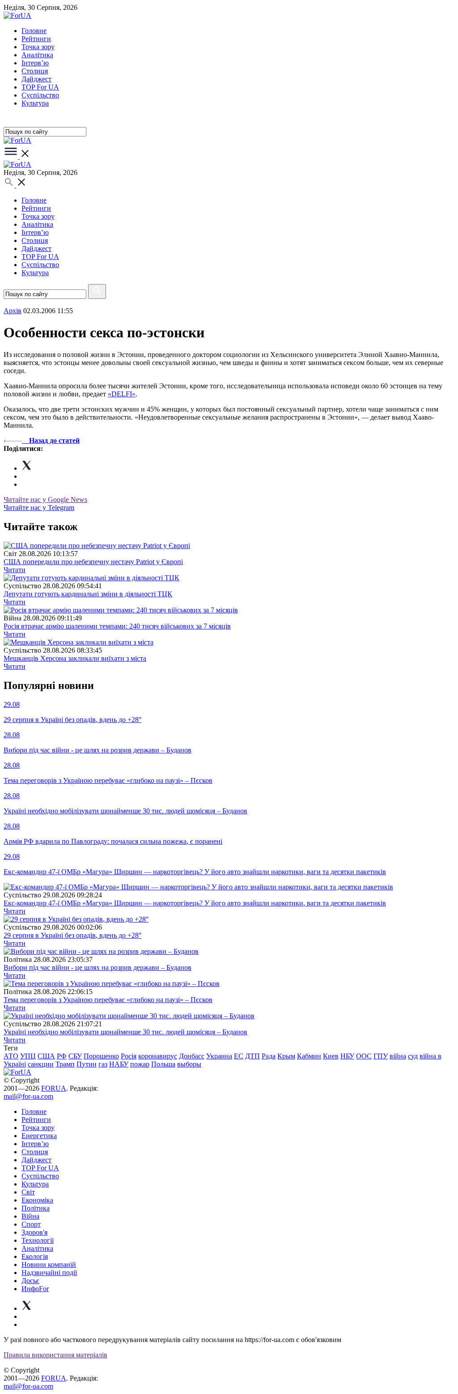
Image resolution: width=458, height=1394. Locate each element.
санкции (41, 1064)
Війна (30, 1216)
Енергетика (39, 1135)
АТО (11, 1056)
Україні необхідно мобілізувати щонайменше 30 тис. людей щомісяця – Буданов (125, 1032)
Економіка (37, 1200)
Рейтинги (36, 38)
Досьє (30, 1280)
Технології (37, 1240)
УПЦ (28, 1056)
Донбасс (191, 1056)
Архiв (12, 310)
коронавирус (157, 1056)
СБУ (75, 1056)
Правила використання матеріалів (55, 1355)
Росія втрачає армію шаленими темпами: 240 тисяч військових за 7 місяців (117, 626)
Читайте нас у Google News (45, 499)
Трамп (65, 1064)
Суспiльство (40, 95)
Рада (269, 1056)
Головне (34, 30)
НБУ (347, 1056)
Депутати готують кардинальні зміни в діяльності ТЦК (88, 594)
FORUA (53, 1088)
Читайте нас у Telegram (39, 507)
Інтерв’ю (35, 63)
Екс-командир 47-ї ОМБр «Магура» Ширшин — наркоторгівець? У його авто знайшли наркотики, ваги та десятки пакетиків (195, 903)
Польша (163, 1064)
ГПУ (380, 1056)
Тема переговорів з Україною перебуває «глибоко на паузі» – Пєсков (108, 999)
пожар (139, 1064)
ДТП (252, 1056)
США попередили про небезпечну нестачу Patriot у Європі (93, 561)
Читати (14, 570)
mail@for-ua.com (28, 1096)
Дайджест (36, 79)
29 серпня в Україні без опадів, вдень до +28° (72, 935)
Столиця (34, 71)
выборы (189, 1064)
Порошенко (101, 1056)
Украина (219, 1056)
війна (398, 1056)
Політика (35, 1208)
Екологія (34, 1256)
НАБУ (118, 1064)
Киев (331, 1056)
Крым (286, 1056)
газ (102, 1064)
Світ (28, 1192)
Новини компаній (48, 1264)
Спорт (31, 1224)
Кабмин (309, 1056)
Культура (35, 103)
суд (413, 1056)
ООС (364, 1056)
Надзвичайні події (49, 1272)
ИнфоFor (35, 1288)
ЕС (238, 1056)
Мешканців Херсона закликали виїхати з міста (75, 658)
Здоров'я (34, 1232)
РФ (62, 1056)
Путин (86, 1064)
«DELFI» (122, 394)
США (46, 1056)
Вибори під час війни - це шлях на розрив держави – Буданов (97, 967)
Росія (128, 1056)
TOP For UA (40, 87)
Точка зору (38, 47)
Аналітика (37, 55)
